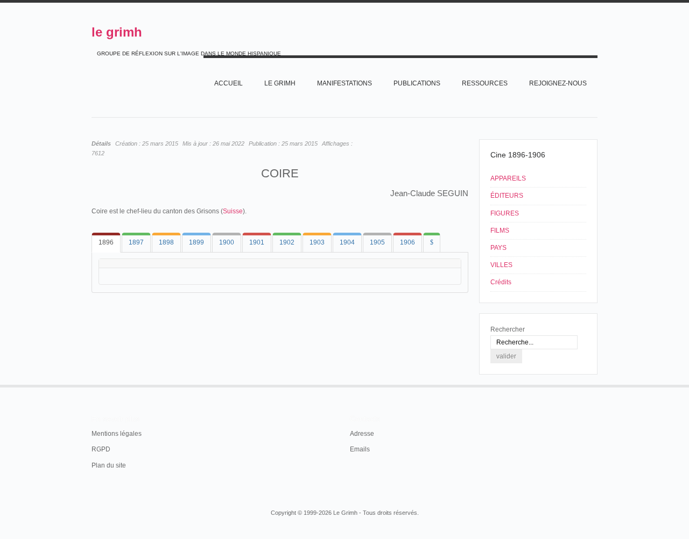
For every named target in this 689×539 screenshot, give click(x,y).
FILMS (499, 230)
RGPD (101, 449)
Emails (360, 449)
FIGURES (504, 213)
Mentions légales (117, 433)
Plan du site (109, 465)
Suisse (233, 211)
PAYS (498, 247)
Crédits (500, 282)
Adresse (362, 433)
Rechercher (507, 329)
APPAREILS (508, 178)
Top (596, 385)
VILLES (501, 265)
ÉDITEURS (506, 195)
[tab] (106, 243)
